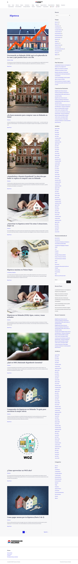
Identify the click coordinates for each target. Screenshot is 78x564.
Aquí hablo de (57, 239)
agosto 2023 (57, 187)
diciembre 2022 (58, 199)
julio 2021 (57, 224)
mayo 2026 (57, 134)
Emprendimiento (58, 33)
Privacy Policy (57, 269)
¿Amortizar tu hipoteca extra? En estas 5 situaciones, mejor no (27, 225)
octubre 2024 (57, 162)
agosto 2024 (57, 164)
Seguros (56, 54)
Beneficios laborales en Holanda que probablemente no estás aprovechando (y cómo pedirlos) (62, 74)
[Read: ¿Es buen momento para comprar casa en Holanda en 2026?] (27, 92)
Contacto (56, 252)
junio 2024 (57, 168)
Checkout (56, 251)
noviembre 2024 (58, 161)
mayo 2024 (57, 170)
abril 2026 (57, 136)
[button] (7, 2)
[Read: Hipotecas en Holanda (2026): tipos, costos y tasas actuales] (27, 298)
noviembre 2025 (58, 138)
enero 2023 (57, 197)
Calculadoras (9, 272)
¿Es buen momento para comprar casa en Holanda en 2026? (27, 116)
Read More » (9, 66)
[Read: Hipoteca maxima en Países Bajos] (27, 253)
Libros (56, 262)
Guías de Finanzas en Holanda (60, 258)
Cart (56, 249)
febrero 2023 (57, 195)
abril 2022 (57, 210)
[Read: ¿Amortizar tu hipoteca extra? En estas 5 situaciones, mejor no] (27, 207)
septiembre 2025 (58, 141)
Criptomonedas (58, 31)
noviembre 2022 (58, 201)
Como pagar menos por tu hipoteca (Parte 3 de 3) (25, 517)
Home (56, 260)
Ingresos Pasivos (58, 45)
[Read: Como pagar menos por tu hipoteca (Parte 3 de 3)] (27, 500)
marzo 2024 (57, 174)
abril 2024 (57, 172)
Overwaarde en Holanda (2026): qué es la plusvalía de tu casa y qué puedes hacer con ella (27, 56)
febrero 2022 (57, 212)
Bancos (56, 24)
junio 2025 (57, 147)
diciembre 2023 (58, 180)
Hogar (12, 60)
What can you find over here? (60, 275)
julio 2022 (57, 206)
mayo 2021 (57, 227)
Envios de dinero (58, 37)
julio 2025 (57, 145)
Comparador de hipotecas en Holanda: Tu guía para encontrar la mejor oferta (26, 410)
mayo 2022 (57, 208)
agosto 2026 (57, 128)
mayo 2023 (57, 189)
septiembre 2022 (58, 203)
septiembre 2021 (58, 220)
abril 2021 (57, 229)
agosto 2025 (57, 143)
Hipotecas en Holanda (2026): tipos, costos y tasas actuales (26, 316)
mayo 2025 (57, 149)
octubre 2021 (57, 218)
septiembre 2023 (58, 185)
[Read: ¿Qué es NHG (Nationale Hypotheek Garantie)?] (27, 346)
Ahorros (56, 22)
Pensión (56, 52)
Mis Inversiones (58, 50)
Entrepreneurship (58, 35)
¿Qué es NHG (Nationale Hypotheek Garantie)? (24, 363)
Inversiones (57, 46)
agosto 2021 (57, 222)
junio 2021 (57, 226)
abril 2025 (57, 151)
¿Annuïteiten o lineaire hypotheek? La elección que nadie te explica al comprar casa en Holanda (26, 177)
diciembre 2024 (58, 159)
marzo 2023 (57, 193)
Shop (56, 273)
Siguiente (46, 532)
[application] (29, 5)
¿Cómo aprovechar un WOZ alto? (19, 470)
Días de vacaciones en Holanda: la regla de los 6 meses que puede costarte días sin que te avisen (63, 83)
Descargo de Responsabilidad (60, 254)
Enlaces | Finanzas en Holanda (60, 256)
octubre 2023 (57, 183)
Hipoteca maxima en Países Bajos (20, 270)
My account (57, 264)
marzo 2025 (57, 153)
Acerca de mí (57, 238)
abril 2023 (57, 191)
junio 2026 (57, 132)
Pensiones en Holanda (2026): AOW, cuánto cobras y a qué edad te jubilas (62, 94)
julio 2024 (57, 166)
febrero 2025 (57, 155)
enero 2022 (57, 214)
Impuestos (57, 43)
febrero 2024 (57, 176)
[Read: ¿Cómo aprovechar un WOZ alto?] (27, 447)
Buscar (56, 279)
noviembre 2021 (58, 216)
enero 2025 (57, 157)
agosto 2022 (57, 204)
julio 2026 (57, 130)
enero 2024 (57, 178)
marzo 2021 (57, 231)
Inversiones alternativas (59, 48)
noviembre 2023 (58, 182)
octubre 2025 (57, 140)
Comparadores (57, 27)
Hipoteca (9, 60)
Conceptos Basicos (58, 29)
